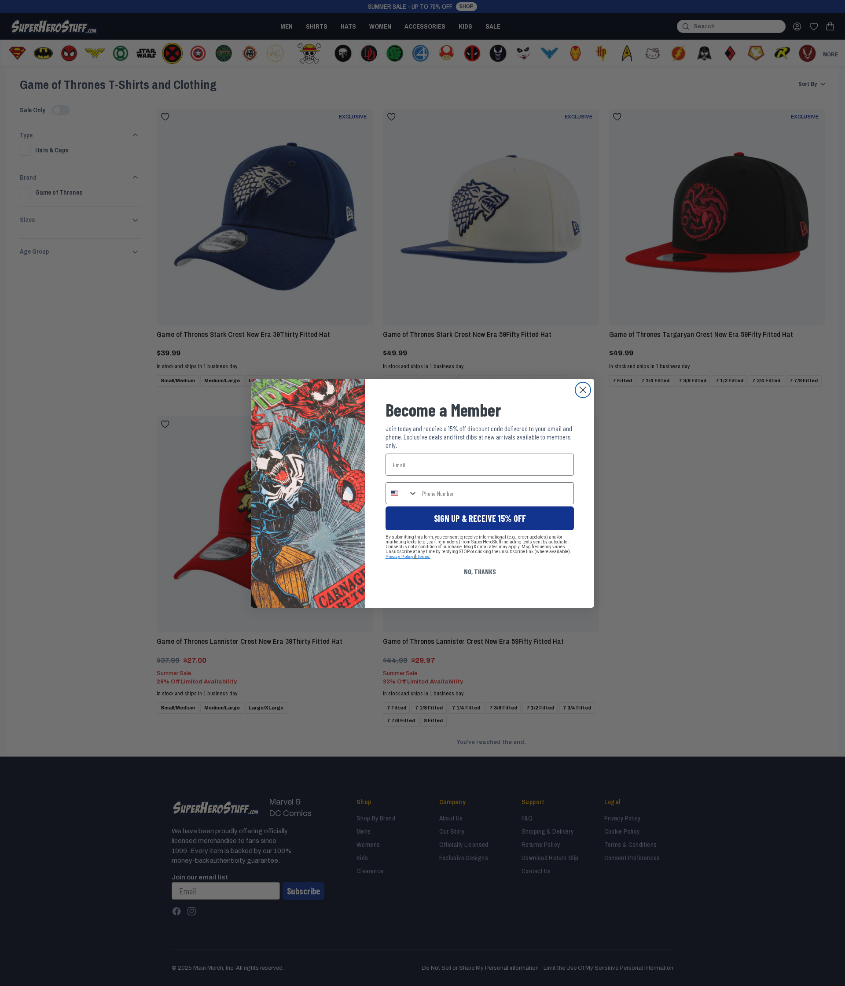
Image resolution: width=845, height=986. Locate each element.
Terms (423, 556)
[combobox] (402, 493)
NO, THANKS (480, 571)
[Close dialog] (583, 390)
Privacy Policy (399, 556)
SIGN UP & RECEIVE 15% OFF (480, 518)
